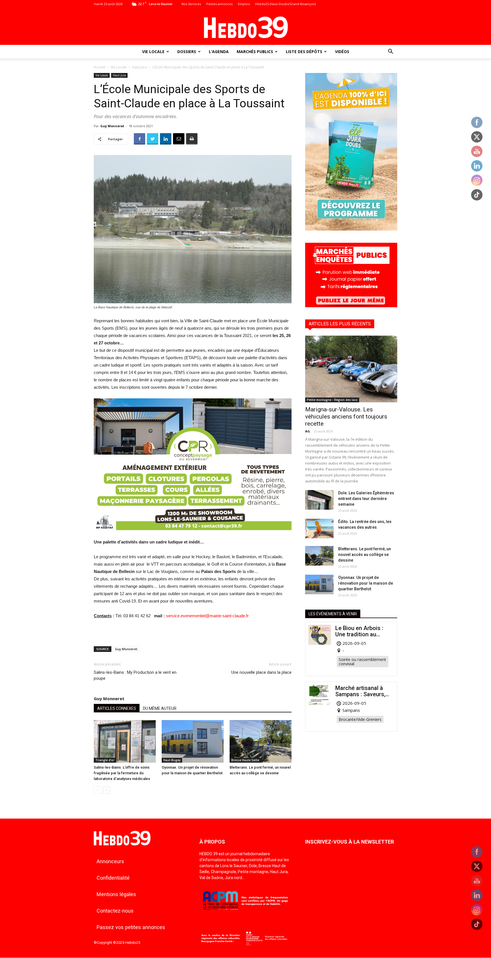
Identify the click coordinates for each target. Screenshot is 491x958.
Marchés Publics (255, 51)
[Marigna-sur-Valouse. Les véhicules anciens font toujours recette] (351, 369)
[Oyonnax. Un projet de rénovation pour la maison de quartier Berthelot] (193, 741)
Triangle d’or (104, 760)
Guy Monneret (112, 126)
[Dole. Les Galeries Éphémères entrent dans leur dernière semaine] (319, 500)
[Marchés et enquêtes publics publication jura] (351, 305)
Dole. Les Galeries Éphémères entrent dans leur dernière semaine (366, 499)
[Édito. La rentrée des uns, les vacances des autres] (319, 528)
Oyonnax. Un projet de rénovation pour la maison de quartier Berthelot (365, 583)
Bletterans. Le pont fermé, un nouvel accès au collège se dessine (364, 554)
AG (307, 431)
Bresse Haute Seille (245, 760)
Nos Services (191, 4)
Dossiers (186, 51)
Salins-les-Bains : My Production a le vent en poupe (135, 675)
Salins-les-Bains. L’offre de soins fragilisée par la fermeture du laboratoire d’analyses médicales (122, 773)
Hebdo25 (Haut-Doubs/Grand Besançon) (285, 4)
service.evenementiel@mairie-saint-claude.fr (207, 615)
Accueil (99, 67)
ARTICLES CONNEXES (116, 708)
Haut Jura (139, 67)
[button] (390, 52)
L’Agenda (219, 51)
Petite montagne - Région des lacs (332, 400)
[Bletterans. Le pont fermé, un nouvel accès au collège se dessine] (261, 741)
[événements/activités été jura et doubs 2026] (351, 229)
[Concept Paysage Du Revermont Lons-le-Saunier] (193, 534)
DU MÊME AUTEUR (159, 708)
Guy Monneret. (126, 649)
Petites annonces (219, 4)
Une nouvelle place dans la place (261, 672)
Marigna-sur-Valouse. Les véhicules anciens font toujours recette (346, 416)
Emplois (244, 4)
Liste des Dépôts (304, 51)
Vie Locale (153, 51)
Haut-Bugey (171, 760)
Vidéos (342, 51)
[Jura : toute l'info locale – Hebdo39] (245, 26)
